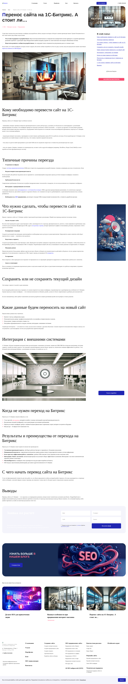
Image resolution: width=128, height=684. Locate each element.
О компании (34, 3)
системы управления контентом (15, 168)
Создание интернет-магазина (50, 646)
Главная (4, 9)
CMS (4, 27)
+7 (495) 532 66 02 (122, 3)
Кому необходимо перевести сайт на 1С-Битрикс (111, 37)
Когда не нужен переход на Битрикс (107, 55)
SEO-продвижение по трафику (72, 653)
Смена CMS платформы (91, 663)
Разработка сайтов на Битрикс (51, 656)
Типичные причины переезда (105, 39)
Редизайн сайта (91, 655)
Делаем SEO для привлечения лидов (17, 616)
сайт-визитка (15, 420)
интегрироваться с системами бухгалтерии (29, 190)
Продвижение (21, 27)
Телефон (95, 513)
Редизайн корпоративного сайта (93, 658)
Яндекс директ (89, 646)
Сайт (63, 519)
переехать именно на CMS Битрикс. (12, 48)
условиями (79, 525)
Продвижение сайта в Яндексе (72, 646)
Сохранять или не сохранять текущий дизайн (110, 47)
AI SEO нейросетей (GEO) (74, 668)
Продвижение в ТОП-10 (70, 656)
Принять (122, 680)
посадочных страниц (37, 225)
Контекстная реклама (93, 643)
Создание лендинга (48, 651)
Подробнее (83, 680)
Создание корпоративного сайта (51, 648)
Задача (95, 519)
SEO (16, 197)
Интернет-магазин (11, 27)
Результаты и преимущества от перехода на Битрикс (110, 59)
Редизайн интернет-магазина (92, 661)
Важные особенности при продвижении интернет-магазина (60, 616)
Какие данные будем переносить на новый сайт (111, 50)
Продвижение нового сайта (71, 648)
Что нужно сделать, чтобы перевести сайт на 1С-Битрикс (111, 43)
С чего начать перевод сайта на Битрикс (109, 62)
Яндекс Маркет (89, 651)
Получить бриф (106, 526)
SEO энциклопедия (31, 661)
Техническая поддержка (94, 668)
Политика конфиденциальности (10, 661)
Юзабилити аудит (114, 643)
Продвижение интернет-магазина (72, 661)
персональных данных (65, 526)
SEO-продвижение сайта (73, 643)
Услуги (27, 647)
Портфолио (56, 3)
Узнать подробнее (111, 393)
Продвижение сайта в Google (71, 658)
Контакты (76, 3)
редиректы (50, 253)
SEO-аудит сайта (69, 663)
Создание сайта (49, 643)
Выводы (99, 65)
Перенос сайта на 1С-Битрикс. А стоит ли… (103, 616)
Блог (66, 3)
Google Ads (88, 648)
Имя (63, 513)
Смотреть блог (16, 565)
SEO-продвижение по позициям (72, 651)
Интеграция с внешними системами (107, 52)
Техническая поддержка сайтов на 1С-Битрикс (94, 671)
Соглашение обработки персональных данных (11, 664)
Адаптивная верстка (48, 653)
